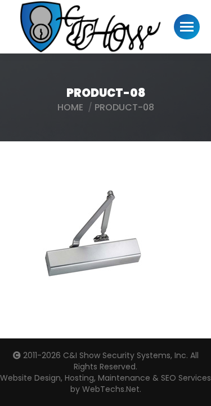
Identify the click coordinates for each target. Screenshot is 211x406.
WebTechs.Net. (111, 389)
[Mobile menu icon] (187, 26)
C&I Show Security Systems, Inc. (125, 355)
